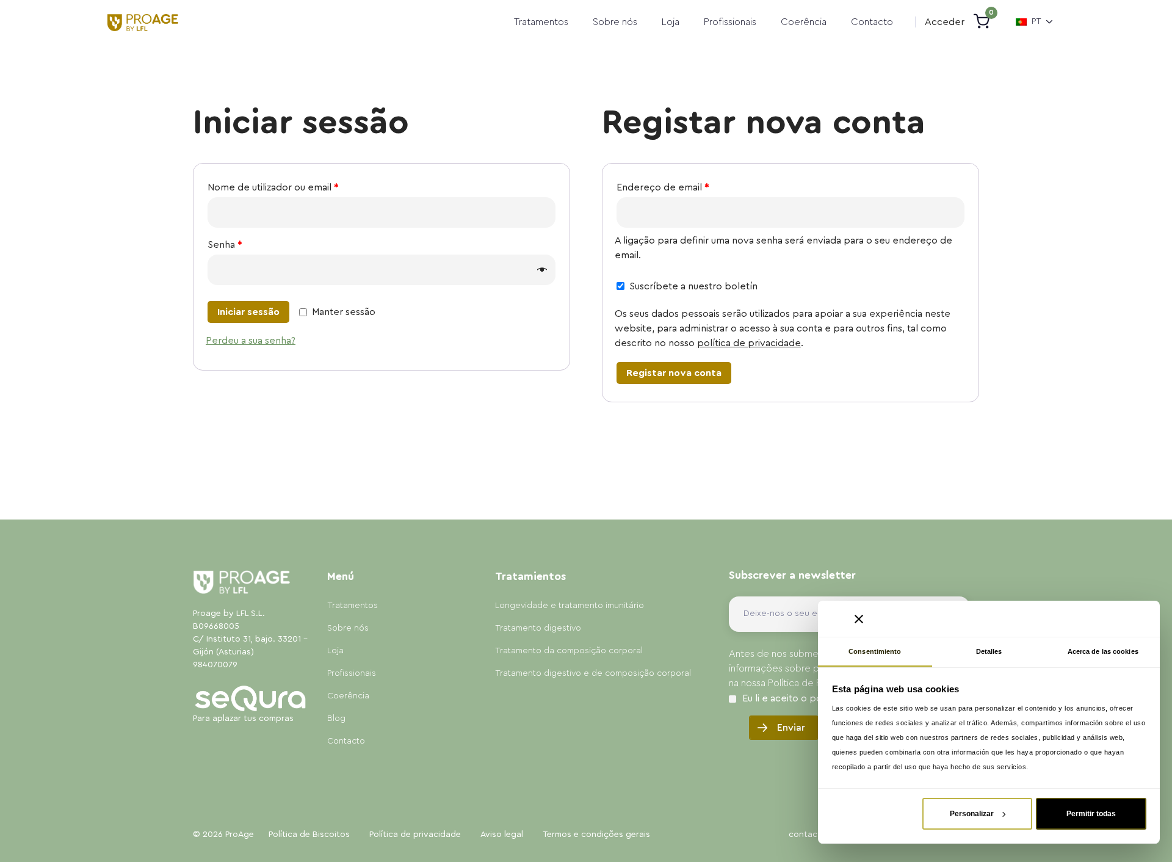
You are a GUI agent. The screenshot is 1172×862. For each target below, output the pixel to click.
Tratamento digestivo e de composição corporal (593, 673)
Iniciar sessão (248, 312)
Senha (225, 245)
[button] (944, 22)
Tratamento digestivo (538, 628)
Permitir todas (1091, 813)
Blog (336, 718)
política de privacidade (749, 343)
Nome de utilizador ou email (273, 187)
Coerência (804, 22)
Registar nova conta (674, 373)
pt (1036, 21)
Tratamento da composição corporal (569, 650)
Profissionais (730, 22)
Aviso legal (501, 834)
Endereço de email (663, 187)
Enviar (791, 728)
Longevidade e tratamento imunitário (569, 605)
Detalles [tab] (989, 651)
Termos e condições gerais (596, 834)
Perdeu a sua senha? (250, 341)
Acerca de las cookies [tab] (1103, 651)
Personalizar (972, 813)
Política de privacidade (415, 834)
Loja (670, 22)
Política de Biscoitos (309, 834)
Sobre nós (615, 22)
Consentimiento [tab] (874, 651)
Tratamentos (541, 22)
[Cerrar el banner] (859, 619)
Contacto (872, 22)
